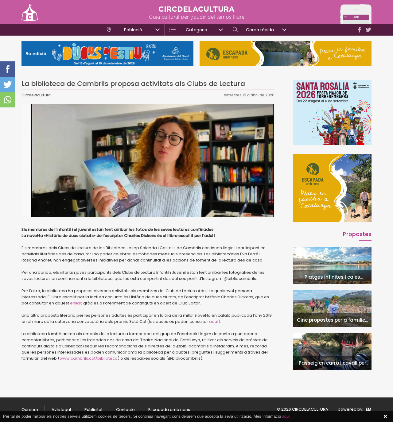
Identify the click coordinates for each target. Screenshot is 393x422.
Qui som (29, 409)
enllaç (76, 303)
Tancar (385, 416)
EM (369, 409)
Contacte (125, 409)
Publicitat (93, 409)
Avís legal (61, 409)
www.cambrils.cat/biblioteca (89, 358)
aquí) (214, 321)
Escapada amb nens (169, 409)
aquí (286, 416)
